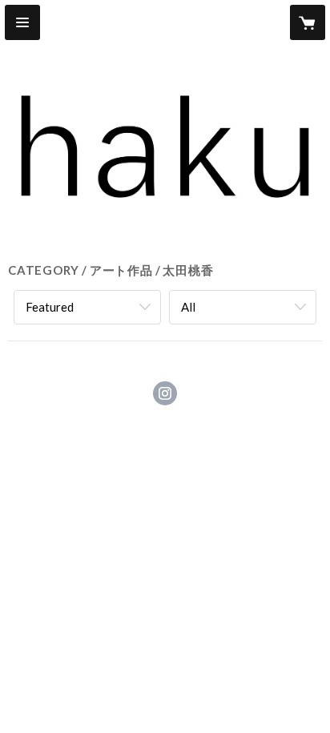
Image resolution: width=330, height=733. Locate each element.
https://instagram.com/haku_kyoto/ (165, 393)
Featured (50, 307)
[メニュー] (22, 22)
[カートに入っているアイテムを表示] (307, 22)
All (188, 307)
